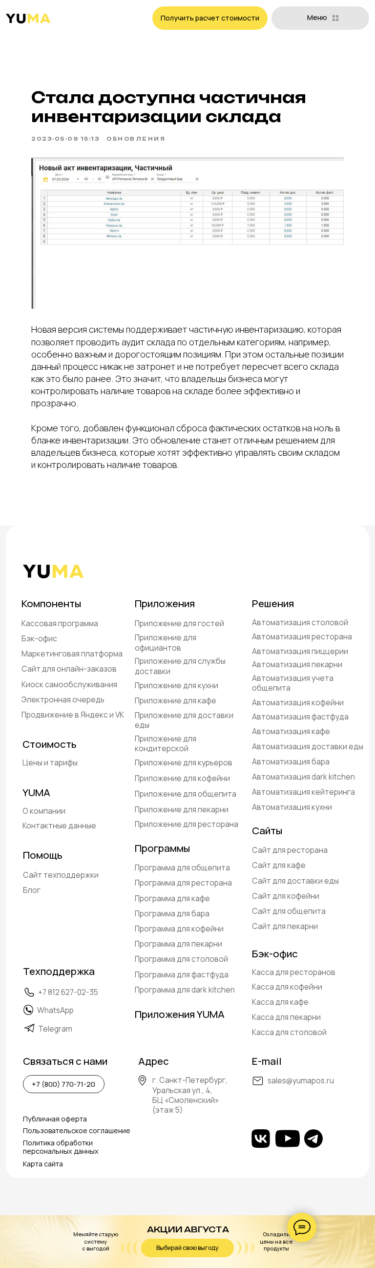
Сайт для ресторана (290, 850)
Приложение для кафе (175, 700)
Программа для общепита (182, 867)
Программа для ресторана (183, 882)
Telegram (55, 1028)
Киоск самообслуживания (69, 684)
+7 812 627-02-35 (68, 992)
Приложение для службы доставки (180, 665)
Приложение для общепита (185, 793)
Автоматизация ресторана (302, 636)
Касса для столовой (289, 1032)
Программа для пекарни (178, 943)
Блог (32, 890)
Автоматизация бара (291, 761)
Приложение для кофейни (182, 778)
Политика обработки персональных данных (61, 1147)
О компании (43, 810)
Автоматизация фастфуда (300, 716)
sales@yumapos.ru (301, 1080)
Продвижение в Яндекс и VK (72, 714)
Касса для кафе (280, 1001)
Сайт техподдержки (61, 874)
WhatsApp (55, 1010)
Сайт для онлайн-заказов (69, 668)
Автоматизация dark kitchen (303, 776)
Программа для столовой (181, 958)
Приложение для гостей (179, 623)
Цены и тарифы (50, 762)
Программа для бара (172, 913)
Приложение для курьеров (183, 762)
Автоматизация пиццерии (300, 651)
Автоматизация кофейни (298, 702)
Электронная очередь (62, 699)
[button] (210, 18)
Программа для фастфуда (182, 974)
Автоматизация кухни (292, 807)
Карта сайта (43, 1163)
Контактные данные (59, 825)
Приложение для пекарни (182, 809)
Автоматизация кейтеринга (303, 791)
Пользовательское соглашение (76, 1130)
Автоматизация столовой (300, 622)
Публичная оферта (55, 1118)
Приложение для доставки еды (184, 720)
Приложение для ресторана (186, 824)
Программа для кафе (172, 898)
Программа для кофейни (179, 928)
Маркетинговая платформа (72, 653)
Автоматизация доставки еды (307, 746)
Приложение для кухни (176, 685)
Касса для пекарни (286, 1017)
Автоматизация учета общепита (292, 683)
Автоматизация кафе (291, 731)
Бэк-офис (39, 638)
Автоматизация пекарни (297, 664)
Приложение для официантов (165, 642)
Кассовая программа (59, 623)
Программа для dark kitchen (185, 989)
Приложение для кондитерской (165, 743)
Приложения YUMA (180, 1014)
